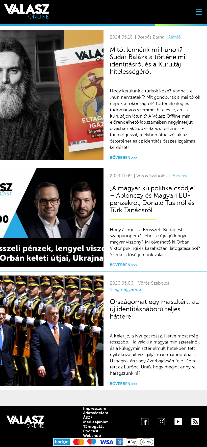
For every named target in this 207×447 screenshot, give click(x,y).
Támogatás (93, 426)
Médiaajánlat (95, 422)
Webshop (92, 435)
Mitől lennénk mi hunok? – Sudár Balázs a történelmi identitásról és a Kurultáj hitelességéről (149, 60)
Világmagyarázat (126, 289)
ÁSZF (87, 417)
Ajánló (174, 37)
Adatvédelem (95, 413)
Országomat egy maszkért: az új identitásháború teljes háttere (154, 309)
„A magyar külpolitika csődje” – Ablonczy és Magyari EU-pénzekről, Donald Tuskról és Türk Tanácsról (153, 199)
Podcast (179, 176)
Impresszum (94, 408)
